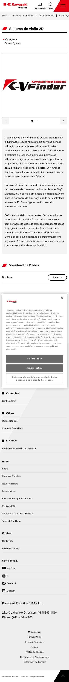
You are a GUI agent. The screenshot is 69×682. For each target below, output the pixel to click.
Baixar (60, 278)
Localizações (8, 491)
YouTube (9, 569)
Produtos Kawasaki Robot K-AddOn (19, 448)
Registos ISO (8, 506)
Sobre (5, 469)
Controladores (9, 401)
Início (4, 15)
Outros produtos (46, 15)
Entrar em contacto (11, 548)
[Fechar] (62, 298)
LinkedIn (8, 592)
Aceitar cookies (34, 368)
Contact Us (7, 541)
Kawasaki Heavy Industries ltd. (16, 498)
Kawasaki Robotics (11, 476)
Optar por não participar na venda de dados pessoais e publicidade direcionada (34, 378)
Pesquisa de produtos (22, 15)
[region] (34, 341)
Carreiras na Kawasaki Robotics (17, 513)
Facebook (9, 584)
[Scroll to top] (61, 676)
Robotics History (10, 484)
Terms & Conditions (11, 521)
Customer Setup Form (12, 428)
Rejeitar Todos (34, 359)
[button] (63, 120)
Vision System (13, 43)
